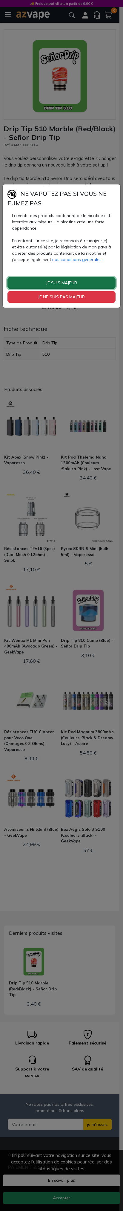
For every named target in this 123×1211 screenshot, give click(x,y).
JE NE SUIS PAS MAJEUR (61, 297)
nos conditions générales (77, 259)
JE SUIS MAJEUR (61, 282)
